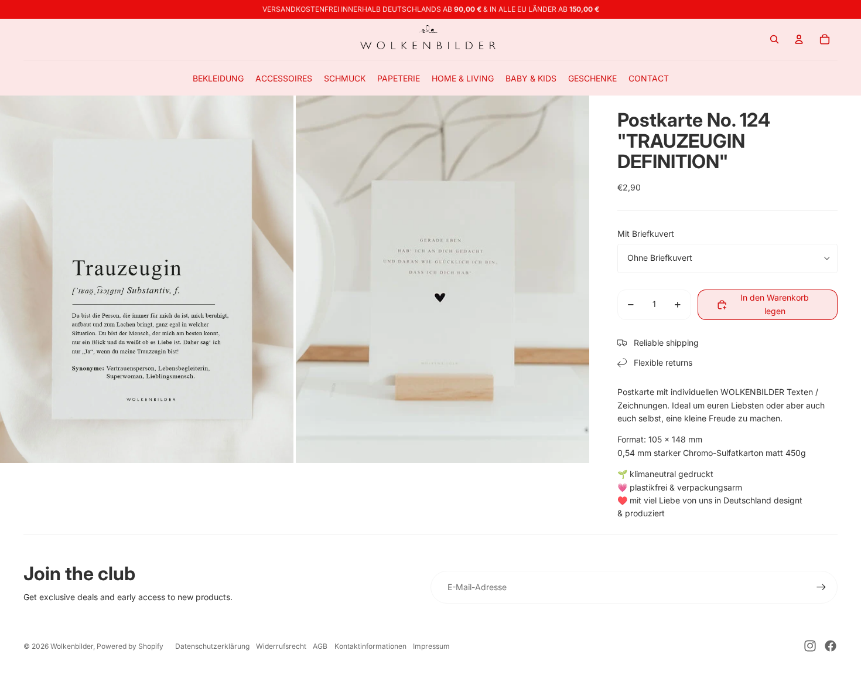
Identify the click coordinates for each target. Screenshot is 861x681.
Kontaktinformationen (370, 646)
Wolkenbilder (71, 646)
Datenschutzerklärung (212, 646)
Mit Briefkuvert (645, 234)
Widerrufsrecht (281, 646)
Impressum (431, 646)
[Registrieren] (821, 587)
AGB (320, 646)
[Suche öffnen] (774, 39)
